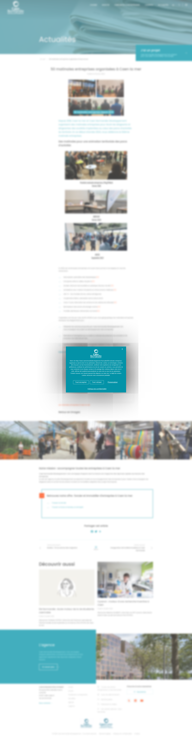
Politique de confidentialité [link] (97, 389)
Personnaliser (113, 382)
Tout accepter (81, 382)
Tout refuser (97, 382)
